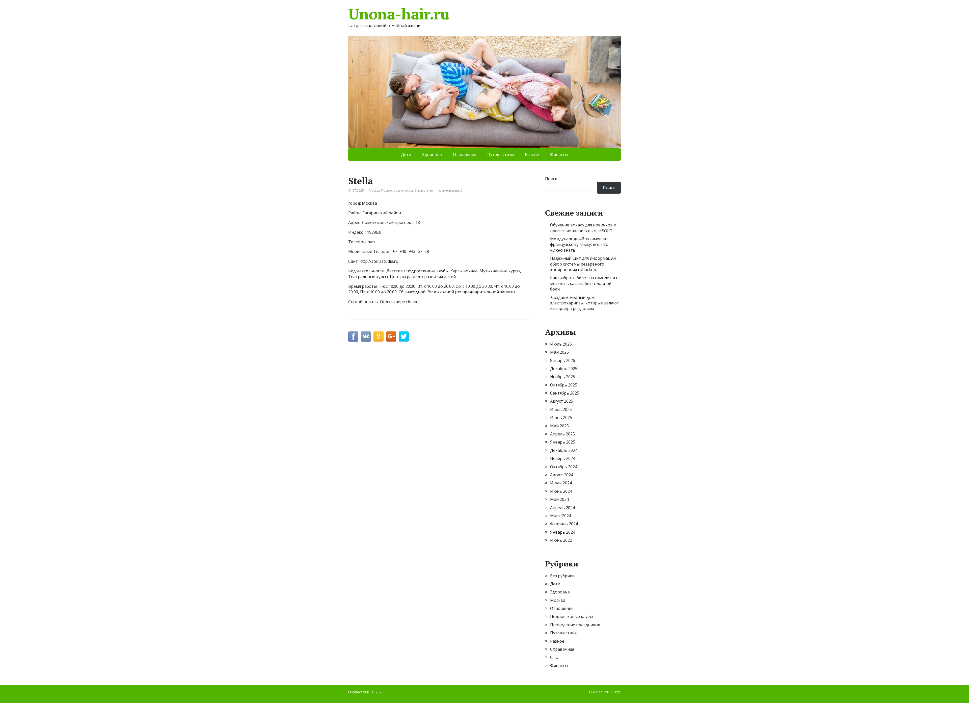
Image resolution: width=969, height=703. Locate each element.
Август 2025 (561, 401)
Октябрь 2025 (563, 385)
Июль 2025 (561, 409)
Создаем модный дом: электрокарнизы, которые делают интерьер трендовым (584, 303)
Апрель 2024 (562, 507)
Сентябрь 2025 (564, 393)
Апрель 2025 (562, 434)
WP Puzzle (612, 692)
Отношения (464, 154)
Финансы (559, 154)
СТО (554, 657)
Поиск (551, 178)
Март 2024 (560, 515)
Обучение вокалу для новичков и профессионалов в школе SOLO (583, 227)
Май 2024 (559, 499)
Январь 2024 (562, 532)
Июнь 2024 (561, 491)
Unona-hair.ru (398, 14)
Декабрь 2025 (563, 368)
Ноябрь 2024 (562, 458)
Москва (374, 190)
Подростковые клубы (397, 190)
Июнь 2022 (561, 540)
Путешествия (500, 154)
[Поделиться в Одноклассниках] (378, 336)
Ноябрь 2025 (562, 376)
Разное (532, 154)
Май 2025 (559, 426)
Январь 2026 (562, 360)
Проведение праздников (575, 625)
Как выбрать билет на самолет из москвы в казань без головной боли (583, 283)
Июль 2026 (561, 344)
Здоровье (432, 154)
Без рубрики (562, 576)
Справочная (423, 190)
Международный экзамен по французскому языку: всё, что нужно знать (579, 244)
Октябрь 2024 (563, 467)
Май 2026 (559, 352)
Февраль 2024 (564, 524)
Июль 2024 (561, 483)
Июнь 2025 (561, 417)
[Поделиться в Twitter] (404, 336)
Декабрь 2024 (563, 450)
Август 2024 (561, 475)
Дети (406, 154)
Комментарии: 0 (450, 190)
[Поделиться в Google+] (391, 336)
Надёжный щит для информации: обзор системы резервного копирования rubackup (583, 263)
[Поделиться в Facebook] (353, 336)
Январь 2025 (562, 442)
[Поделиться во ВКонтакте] (366, 336)
